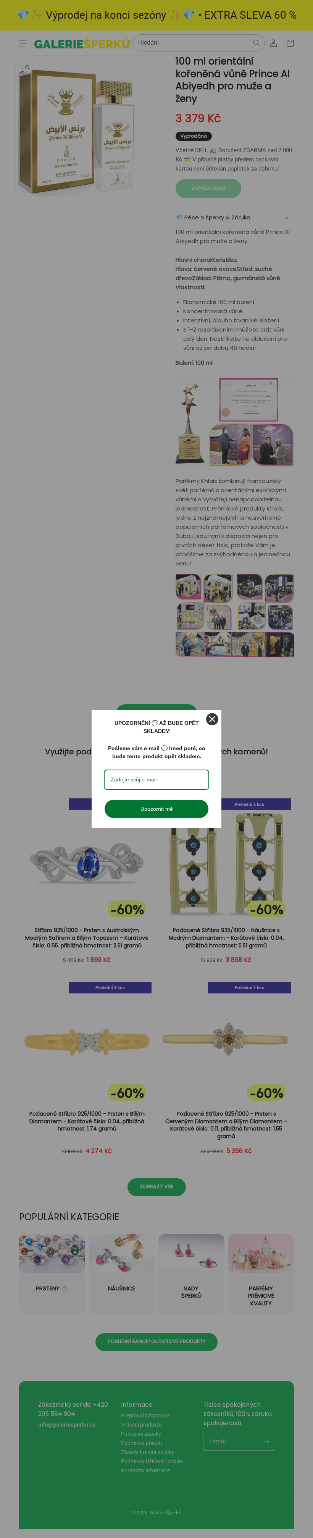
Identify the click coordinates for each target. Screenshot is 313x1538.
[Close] (212, 719)
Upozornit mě (156, 809)
